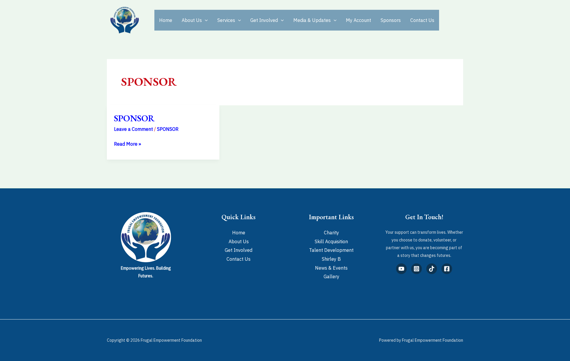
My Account (358, 20)
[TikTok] (431, 268)
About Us (192, 20)
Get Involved (264, 20)
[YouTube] (401, 268)
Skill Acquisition (331, 241)
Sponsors (391, 20)
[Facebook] (446, 268)
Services (226, 20)
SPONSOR (134, 118)
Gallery (331, 276)
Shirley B (331, 259)
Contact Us (422, 20)
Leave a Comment (133, 129)
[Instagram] (416, 268)
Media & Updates (312, 20)
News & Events (331, 268)
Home (165, 20)
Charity (331, 233)
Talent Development (331, 250)
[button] (205, 20)
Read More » (127, 143)
